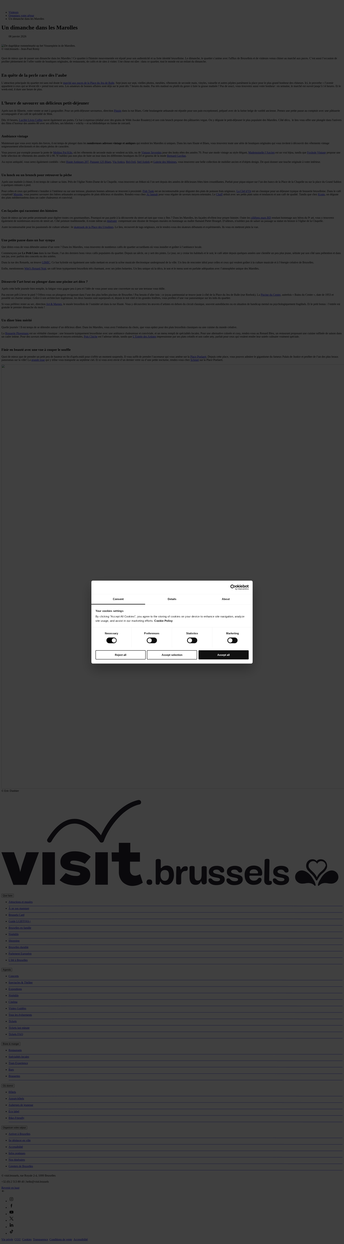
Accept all (223, 654)
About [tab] (226, 598)
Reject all (120, 654)
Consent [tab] (118, 598)
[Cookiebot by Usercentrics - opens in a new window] (233, 587)
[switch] (152, 640)
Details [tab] (172, 598)
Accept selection (172, 654)
